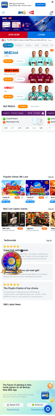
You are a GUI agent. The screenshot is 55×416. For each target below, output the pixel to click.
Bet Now (8, 61)
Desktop (20, 61)
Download (40, 4)
